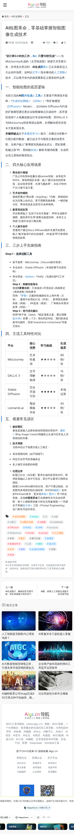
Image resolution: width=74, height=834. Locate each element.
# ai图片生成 (26, 522)
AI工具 (8, 565)
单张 (43, 493)
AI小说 (19, 739)
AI (34, 56)
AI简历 (36, 735)
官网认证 (37, 757)
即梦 (24, 742)
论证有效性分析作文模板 (53, 693)
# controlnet (56, 522)
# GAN (39, 527)
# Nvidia (30, 533)
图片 (43, 67)
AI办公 (37, 731)
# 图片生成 (35, 538)
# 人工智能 (57, 533)
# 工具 (28, 543)
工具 (38, 95)
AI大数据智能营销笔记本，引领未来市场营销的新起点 (18, 665)
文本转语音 (42, 739)
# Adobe (34, 516)
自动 (33, 150)
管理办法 (22, 757)
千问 (17, 742)
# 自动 (11, 554)
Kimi (47, 742)
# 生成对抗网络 (37, 549)
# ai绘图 (42, 522)
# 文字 (11, 549)
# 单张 (11, 538)
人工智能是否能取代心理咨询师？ (18, 635)
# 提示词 (51, 543)
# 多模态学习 (14, 543)
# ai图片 (12, 522)
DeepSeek (36, 742)
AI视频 (27, 731)
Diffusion (14, 106)
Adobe (29, 276)
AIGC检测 (58, 735)
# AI (45, 516)
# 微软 (39, 543)
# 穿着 (52, 549)
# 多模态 (49, 538)
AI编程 (29, 739)
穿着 (23, 295)
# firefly (27, 527)
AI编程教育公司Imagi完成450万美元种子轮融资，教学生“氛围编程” (18, 695)
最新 (56, 490)
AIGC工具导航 (49, 568)
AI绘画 (17, 731)
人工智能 (59, 72)
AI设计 (59, 731)
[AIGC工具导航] (37, 5)
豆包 (63, 739)
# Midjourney (14, 533)
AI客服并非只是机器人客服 (54, 634)
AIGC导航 (57, 723)
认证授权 (37, 771)
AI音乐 (16, 735)
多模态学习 (31, 133)
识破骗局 (21, 771)
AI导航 (54, 739)
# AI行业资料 (19, 516)
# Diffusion (13, 527)
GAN (37, 101)
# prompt (43, 533)
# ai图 (55, 516)
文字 (35, 72)
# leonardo (52, 527)
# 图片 (22, 538)
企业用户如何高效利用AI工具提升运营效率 (54, 665)
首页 (6, 16)
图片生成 (27, 95)
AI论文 (26, 735)
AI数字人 (48, 731)
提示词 (16, 318)
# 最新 (22, 549)
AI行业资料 (16, 16)
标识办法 (21, 763)
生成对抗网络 (20, 101)
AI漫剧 (46, 735)
